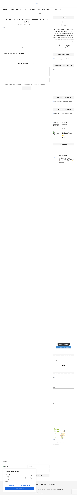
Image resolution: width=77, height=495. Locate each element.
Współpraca (46, 9)
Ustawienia (11, 485)
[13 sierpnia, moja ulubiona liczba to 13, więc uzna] (58, 189)
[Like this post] (23, 47)
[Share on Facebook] (25, 47)
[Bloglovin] (69, 9)
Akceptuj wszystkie (19, 488)
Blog (38, 9)
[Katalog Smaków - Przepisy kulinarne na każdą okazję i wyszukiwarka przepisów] (63, 440)
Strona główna (8, 9)
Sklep (60, 9)
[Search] (73, 9)
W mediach (32, 9)
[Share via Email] (29, 47)
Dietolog (24, 24)
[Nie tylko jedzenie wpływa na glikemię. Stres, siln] (69, 201)
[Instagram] (66, 9)
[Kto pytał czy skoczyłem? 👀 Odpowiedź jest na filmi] (58, 247)
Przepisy (18, 9)
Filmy (24, 9)
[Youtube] (68, 9)
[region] (19, 480)
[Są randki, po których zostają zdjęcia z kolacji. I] (69, 290)
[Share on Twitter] (26, 47)
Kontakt (55, 9)
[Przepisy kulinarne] (60, 428)
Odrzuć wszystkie (25, 485)
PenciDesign (60, 489)
